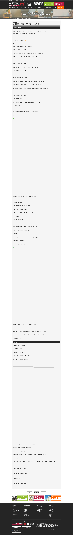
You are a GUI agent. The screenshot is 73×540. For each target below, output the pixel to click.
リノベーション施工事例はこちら (20, 483)
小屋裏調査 (25, 510)
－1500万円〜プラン (15, 514)
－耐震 (13, 506)
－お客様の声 (39, 511)
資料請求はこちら (17, 478)
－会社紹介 (51, 506)
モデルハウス (51, 514)
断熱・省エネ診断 (26, 515)
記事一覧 (36, 492)
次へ (43, 492)
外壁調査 (25, 511)
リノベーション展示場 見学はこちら (20, 473)
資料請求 (50, 515)
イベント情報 (51, 511)
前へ (29, 492)
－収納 (13, 509)
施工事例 (50, 510)
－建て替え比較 (39, 506)
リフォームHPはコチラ (26, 527)
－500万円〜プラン (15, 511)
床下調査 (25, 509)
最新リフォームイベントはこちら (20, 468)
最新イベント (60, 7)
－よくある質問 (52, 509)
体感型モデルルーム (52, 516)
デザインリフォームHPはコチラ (16, 531)
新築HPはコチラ (16, 527)
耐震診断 (25, 514)
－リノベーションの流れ (28, 506)
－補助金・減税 (39, 509)
